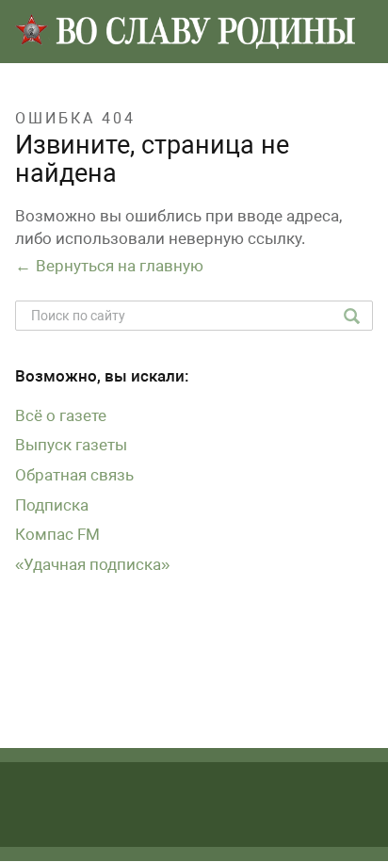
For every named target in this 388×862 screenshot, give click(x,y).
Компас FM (57, 534)
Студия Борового (237, 834)
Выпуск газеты (71, 444)
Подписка (52, 505)
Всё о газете (60, 415)
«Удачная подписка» (92, 564)
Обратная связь (74, 474)
